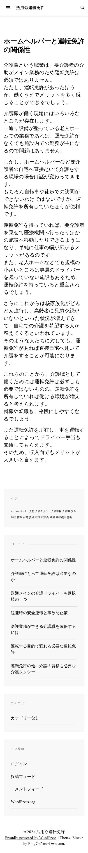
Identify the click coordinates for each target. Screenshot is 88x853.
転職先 (45, 517)
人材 (31, 511)
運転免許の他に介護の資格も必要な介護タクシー (43, 669)
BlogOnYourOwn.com (46, 843)
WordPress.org (23, 802)
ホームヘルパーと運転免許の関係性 (43, 560)
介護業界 (56, 511)
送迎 (52, 517)
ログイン (19, 764)
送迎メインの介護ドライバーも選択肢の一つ (43, 596)
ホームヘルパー (19, 511)
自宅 (25, 517)
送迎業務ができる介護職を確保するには (43, 629)
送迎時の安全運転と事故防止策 (39, 613)
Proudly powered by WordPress (30, 837)
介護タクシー (42, 511)
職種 (19, 517)
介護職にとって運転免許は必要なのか (43, 577)
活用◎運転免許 (30, 8)
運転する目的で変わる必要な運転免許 (43, 649)
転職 (37, 517)
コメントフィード (27, 789)
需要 (69, 517)
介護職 (66, 511)
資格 (31, 517)
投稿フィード (23, 776)
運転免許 (61, 517)
